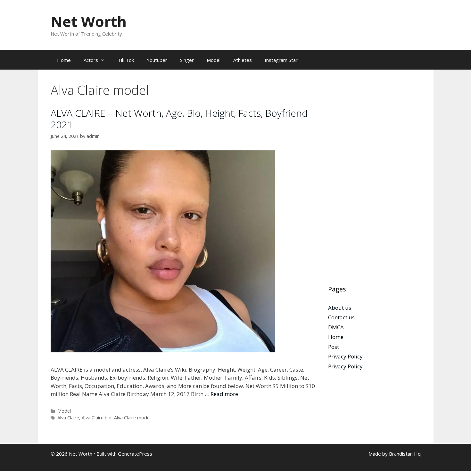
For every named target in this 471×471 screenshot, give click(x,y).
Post (333, 346)
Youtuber (157, 60)
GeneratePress (135, 453)
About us (339, 307)
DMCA (336, 327)
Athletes (242, 60)
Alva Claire (68, 418)
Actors (91, 60)
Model (213, 60)
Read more (224, 394)
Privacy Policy (345, 356)
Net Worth (89, 21)
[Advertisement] (374, 178)
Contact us (341, 317)
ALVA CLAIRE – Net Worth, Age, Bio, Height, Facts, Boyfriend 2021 (179, 118)
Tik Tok (126, 60)
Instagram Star (281, 60)
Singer (187, 60)
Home (64, 60)
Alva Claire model (132, 418)
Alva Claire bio (97, 418)
